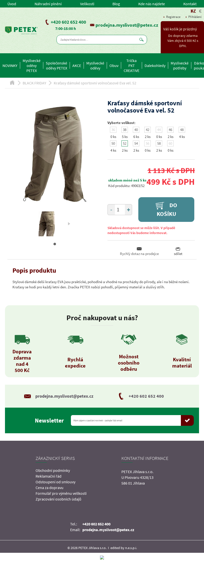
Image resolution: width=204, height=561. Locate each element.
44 (159, 129)
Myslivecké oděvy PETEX (32, 65)
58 (159, 143)
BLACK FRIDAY (34, 82)
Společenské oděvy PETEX (56, 65)
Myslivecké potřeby (180, 65)
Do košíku (167, 209)
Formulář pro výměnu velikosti (61, 493)
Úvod (11, 3)
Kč (193, 11)
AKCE (76, 65)
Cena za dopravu (49, 487)
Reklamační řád (48, 476)
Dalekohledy (155, 65)
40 (136, 129)
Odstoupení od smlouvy (55, 481)
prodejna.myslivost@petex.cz (127, 25)
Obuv (113, 65)
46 (170, 129)
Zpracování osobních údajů (58, 499)
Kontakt (190, 3)
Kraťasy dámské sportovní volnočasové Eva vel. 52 (95, 82)
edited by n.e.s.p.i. (123, 548)
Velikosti (87, 3)
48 (182, 129)
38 (124, 129)
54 (136, 143)
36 (113, 129)
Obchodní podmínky (53, 470)
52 (124, 143)
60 (170, 143)
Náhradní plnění (48, 3)
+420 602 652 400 (68, 22)
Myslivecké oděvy (95, 65)
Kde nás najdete (151, 3)
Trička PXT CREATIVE (131, 65)
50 (113, 143)
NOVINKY (9, 65)
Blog (116, 3)
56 (147, 143)
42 (147, 129)
